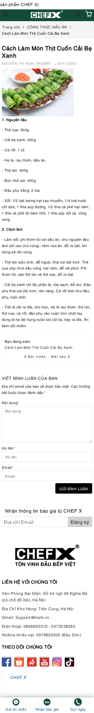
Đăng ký (80, 521)
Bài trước (37, 356)
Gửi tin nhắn (16, 708)
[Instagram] (57, 661)
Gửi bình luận (74, 488)
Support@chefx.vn (32, 617)
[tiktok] (69, 661)
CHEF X (18, 677)
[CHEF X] (47, 14)
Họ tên (8, 447)
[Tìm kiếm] (78, 14)
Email (7, 467)
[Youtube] (44, 661)
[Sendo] (32, 661)
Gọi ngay (78, 708)
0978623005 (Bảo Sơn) (58, 634)
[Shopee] (19, 661)
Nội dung (10, 402)
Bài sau (58, 356)
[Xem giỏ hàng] (88, 14)
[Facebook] (6, 661)
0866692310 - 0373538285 (49, 625)
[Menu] (5, 14)
